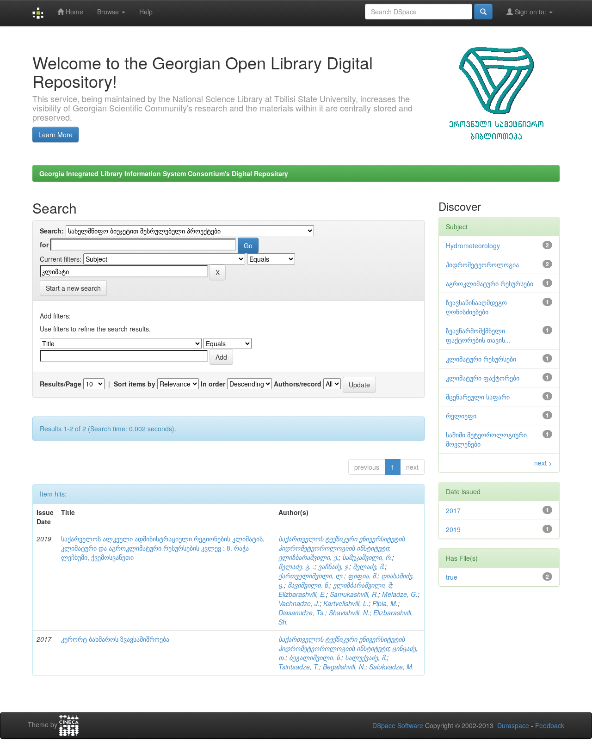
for (44, 244)
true (451, 577)
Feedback (549, 725)
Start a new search (73, 288)
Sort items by (134, 383)
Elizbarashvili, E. (302, 594)
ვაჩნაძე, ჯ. (333, 566)
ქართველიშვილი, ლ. (311, 575)
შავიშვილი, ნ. (308, 584)
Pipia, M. (385, 603)
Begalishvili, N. (344, 666)
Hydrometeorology (473, 245)
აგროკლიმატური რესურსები (489, 283)
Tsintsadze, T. (298, 666)
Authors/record (297, 383)
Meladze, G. (400, 594)
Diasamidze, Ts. (301, 612)
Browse (109, 11)
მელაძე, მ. (369, 566)
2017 (453, 510)
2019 (453, 529)
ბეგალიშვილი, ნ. (315, 657)
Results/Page (60, 383)
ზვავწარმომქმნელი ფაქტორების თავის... (478, 335)
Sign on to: (530, 11)
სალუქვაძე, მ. (366, 657)
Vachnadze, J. (299, 603)
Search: (52, 230)
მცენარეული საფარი (478, 396)
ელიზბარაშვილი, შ (362, 584)
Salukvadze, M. (391, 666)
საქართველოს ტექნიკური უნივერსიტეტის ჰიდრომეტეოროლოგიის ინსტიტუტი (341, 543)
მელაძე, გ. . (296, 566)
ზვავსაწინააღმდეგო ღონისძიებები (476, 307)
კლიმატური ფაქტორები (482, 377)
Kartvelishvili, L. (346, 603)
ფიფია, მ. (362, 575)
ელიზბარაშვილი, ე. (308, 557)
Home (73, 11)
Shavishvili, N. (349, 612)
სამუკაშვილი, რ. (367, 557)
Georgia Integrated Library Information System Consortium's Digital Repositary (163, 173)
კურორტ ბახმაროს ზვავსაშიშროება (115, 639)
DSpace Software (397, 725)
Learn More (55, 134)
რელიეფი (461, 415)
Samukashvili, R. (354, 594)
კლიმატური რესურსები (481, 358)
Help (146, 11)
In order (213, 383)
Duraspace (513, 725)
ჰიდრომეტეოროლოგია (482, 264)
